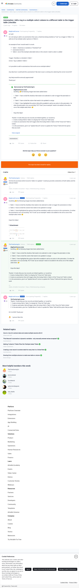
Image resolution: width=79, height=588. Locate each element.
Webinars (11, 485)
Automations (33, 10)
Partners (10, 492)
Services (10, 496)
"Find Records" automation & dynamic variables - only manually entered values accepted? (30, 338)
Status (10, 532)
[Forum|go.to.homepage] (13, 4)
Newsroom (11, 535)
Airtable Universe (13, 512)
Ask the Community (22, 10)
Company (11, 516)
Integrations (12, 414)
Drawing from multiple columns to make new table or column (21, 355)
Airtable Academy (14, 465)
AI (8, 426)
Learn (10, 461)
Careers (10, 524)
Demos (10, 477)
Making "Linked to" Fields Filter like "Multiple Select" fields (20, 344)
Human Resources (14, 450)
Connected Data (13, 430)
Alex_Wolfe (11, 392)
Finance (10, 457)
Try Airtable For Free (14, 539)
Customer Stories (14, 481)
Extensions (11, 418)
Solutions (11, 434)
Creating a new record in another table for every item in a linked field (23, 350)
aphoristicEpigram (13, 386)
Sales (9, 454)
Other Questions (8, 346)
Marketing (11, 442)
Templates (11, 508)
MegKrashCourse (14, 31)
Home (3, 10)
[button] (2, 4)
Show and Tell (7, 335)
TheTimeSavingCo (14, 178)
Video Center (12, 473)
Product (10, 438)
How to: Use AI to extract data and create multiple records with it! (22, 333)
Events (10, 469)
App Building (12, 422)
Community (10, 10)
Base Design (7, 358)
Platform (11, 407)
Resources (11, 489)
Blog (9, 528)
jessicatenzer (12, 375)
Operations (11, 446)
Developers (11, 500)
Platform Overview (14, 410)
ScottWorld (11, 380)
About (10, 520)
